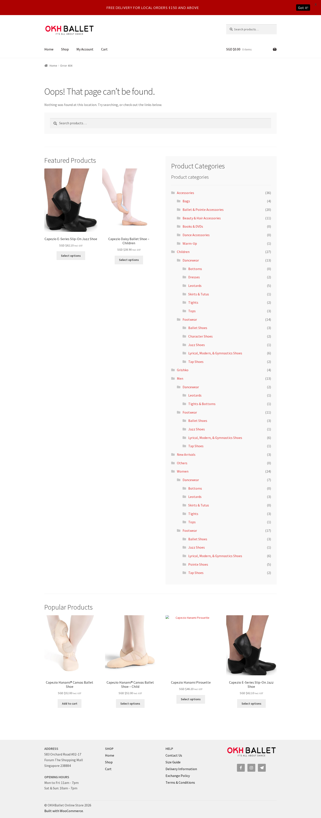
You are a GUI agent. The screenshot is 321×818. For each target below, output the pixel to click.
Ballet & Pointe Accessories (203, 209)
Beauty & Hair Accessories (202, 218)
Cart (104, 49)
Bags (186, 201)
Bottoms (195, 269)
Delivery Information (181, 769)
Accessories (185, 193)
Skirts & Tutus (198, 294)
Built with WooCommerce (63, 811)
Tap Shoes (196, 361)
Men (180, 378)
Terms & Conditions (180, 782)
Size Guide (173, 762)
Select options (71, 256)
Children (183, 252)
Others (182, 463)
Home (49, 49)
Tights (193, 302)
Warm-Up (190, 243)
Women (182, 471)
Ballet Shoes (197, 328)
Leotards (195, 285)
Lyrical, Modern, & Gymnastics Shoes (215, 353)
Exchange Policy (178, 775)
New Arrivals (186, 454)
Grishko (182, 370)
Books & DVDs (193, 226)
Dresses (194, 277)
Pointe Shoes (198, 564)
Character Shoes (200, 336)
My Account (84, 49)
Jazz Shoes (196, 345)
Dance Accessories (196, 235)
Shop (65, 49)
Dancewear (191, 260)
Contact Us (174, 755)
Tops (192, 311)
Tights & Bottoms (202, 404)
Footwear (190, 319)
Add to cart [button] (69, 703)
